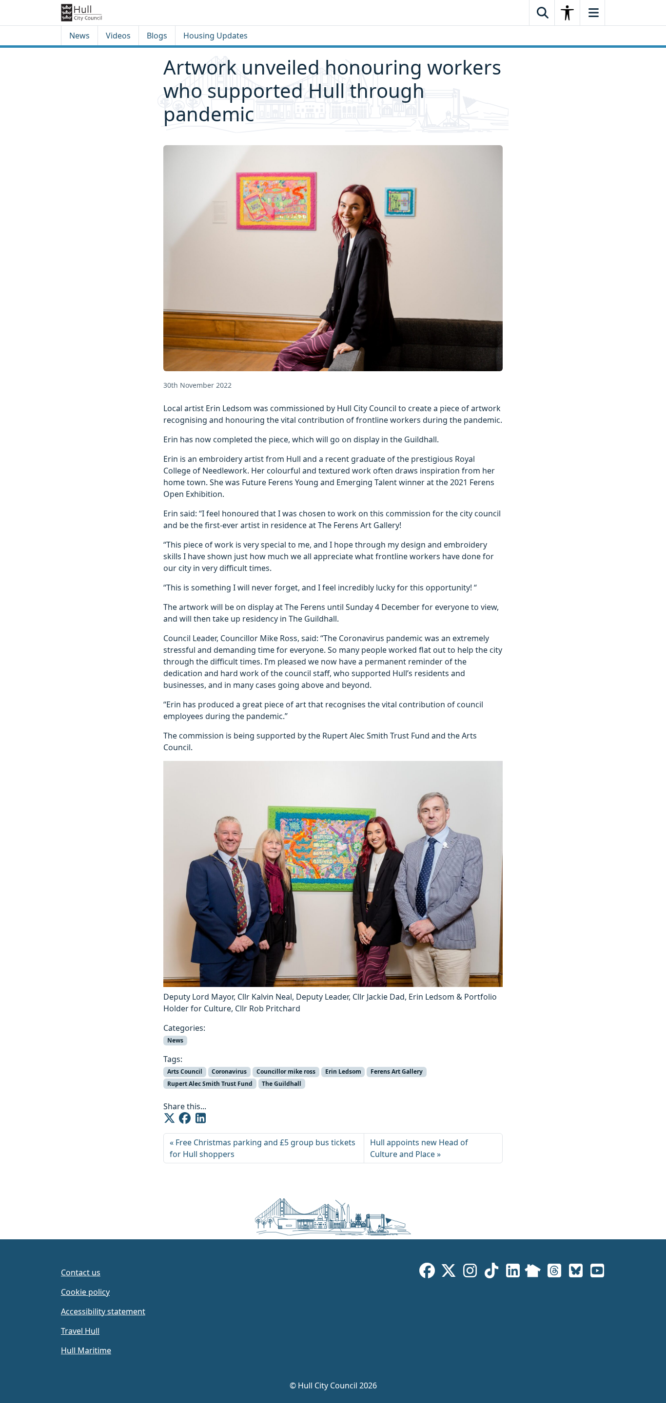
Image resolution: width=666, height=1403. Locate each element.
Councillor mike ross (285, 1071)
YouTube (597, 1272)
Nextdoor (533, 1272)
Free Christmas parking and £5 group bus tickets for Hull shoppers (262, 1148)
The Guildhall (281, 1084)
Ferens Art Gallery (397, 1071)
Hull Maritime (86, 1350)
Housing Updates (215, 35)
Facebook (427, 1272)
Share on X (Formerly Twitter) (169, 1118)
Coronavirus (229, 1071)
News (79, 35)
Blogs (157, 35)
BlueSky (576, 1272)
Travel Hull (80, 1331)
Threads (554, 1272)
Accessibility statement (103, 1311)
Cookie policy (85, 1292)
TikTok (491, 1272)
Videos (118, 35)
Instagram (470, 1272)
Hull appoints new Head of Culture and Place (419, 1148)
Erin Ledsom (343, 1071)
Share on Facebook (185, 1118)
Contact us (80, 1272)
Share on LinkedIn (200, 1118)
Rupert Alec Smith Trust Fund (210, 1084)
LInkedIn (513, 1272)
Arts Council (184, 1071)
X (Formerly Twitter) (448, 1272)
